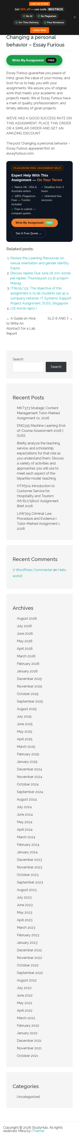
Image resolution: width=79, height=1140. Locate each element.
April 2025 (24, 739)
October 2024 (28, 784)
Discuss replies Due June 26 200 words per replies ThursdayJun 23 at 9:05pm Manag (40, 278)
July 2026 (24, 626)
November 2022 (29, 958)
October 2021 (27, 1056)
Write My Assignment (34, 222)
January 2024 (27, 852)
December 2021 (29, 1041)
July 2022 (24, 988)
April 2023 (24, 920)
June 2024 (25, 814)
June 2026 (25, 634)
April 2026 (25, 649)
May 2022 (24, 1003)
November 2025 (29, 686)
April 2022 (24, 1010)
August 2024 (27, 799)
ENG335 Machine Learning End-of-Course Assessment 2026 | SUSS (41, 431)
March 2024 (26, 837)
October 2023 (28, 875)
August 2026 (27, 618)
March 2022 (26, 1018)
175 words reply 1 (23, 308)
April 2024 (25, 830)
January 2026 (27, 671)
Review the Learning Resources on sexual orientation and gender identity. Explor (40, 263)
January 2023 (27, 943)
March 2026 (26, 656)
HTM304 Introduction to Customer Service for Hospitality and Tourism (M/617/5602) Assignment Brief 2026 (38, 496)
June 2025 (25, 724)
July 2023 (24, 897)
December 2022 (29, 950)
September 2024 (30, 792)
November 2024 (29, 777)
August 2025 (27, 709)
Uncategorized (28, 1097)
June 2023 (25, 905)
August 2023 (27, 890)
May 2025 (24, 732)
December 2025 (29, 679)
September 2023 (30, 882)
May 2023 (24, 912)
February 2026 (28, 664)
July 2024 (24, 807)
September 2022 (30, 973)
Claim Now (39, 30)
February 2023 (28, 935)
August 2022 (27, 980)
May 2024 (24, 822)
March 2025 (26, 747)
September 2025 (30, 701)
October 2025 (28, 694)
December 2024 (29, 769)
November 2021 (29, 1048)
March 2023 (26, 928)
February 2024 (28, 845)
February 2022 (28, 1026)
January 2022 (27, 1033)
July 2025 (24, 716)
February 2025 (28, 754)
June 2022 (25, 995)
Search (18, 359)
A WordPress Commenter (32, 570)
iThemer (38, 1131)
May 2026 (24, 641)
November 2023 (29, 867)
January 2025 (27, 762)
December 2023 (29, 860)
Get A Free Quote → (29, 233)
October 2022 (28, 965)
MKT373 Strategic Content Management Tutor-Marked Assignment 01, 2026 (38, 413)
